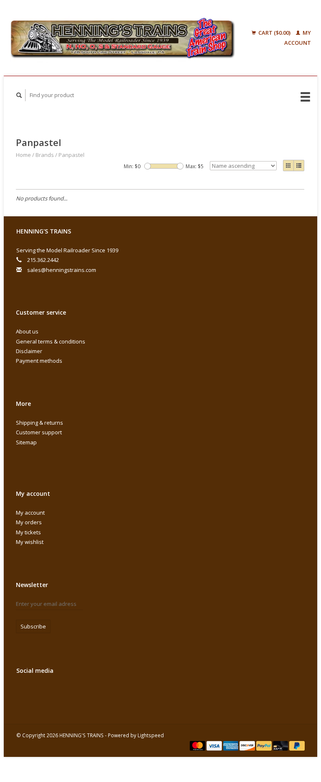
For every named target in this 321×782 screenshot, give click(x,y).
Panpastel (71, 155)
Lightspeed (151, 735)
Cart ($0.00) (274, 32)
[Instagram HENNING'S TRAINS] (127, 693)
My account (30, 512)
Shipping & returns (39, 422)
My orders (29, 522)
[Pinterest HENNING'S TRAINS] (75, 693)
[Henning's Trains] (122, 38)
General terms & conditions (50, 341)
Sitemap (26, 442)
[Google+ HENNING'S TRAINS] (58, 693)
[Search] (19, 95)
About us (27, 331)
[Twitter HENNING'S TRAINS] (41, 693)
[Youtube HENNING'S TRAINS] (92, 693)
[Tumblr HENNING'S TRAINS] (110, 693)
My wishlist (29, 542)
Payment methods (39, 360)
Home (23, 155)
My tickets (28, 532)
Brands (45, 155)
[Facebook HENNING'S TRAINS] (24, 693)
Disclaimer (29, 351)
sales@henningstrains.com (61, 270)
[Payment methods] (198, 745)
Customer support (39, 432)
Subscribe (33, 626)
